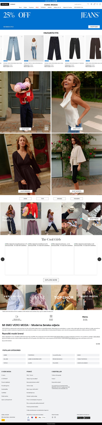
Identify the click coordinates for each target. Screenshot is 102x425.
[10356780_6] (76, 86)
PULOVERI (55, 363)
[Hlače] (76, 199)
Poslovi (53, 378)
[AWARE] (38, 297)
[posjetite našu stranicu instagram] (55, 417)
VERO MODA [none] (5, 4)
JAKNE (5, 355)
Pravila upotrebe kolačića (32, 406)
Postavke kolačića (51, 423)
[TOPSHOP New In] (64, 297)
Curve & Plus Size (57, 355)
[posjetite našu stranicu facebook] (52, 417)
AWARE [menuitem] (50, 7)
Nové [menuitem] (20, 7)
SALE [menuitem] (37, 7)
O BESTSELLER (57, 371)
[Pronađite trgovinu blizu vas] (91, 4)
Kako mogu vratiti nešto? (32, 389)
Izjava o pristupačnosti (6, 399)
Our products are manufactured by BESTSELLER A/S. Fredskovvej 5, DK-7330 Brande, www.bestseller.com (61, 387)
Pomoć (29, 371)
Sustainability (4, 389)
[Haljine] (25, 179)
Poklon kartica (4, 396)
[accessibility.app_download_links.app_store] (87, 418)
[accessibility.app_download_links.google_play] (80, 418)
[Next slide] (100, 49)
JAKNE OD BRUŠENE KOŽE (35, 359)
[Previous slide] (1, 49)
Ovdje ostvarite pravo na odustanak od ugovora (37, 410)
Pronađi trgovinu (5, 385)
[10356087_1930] (25, 149)
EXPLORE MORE (51, 280)
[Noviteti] (25, 102)
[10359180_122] (76, 149)
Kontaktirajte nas (30, 392)
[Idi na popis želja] (97, 4)
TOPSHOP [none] (12, 4)
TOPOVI (6, 363)
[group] (10, 52)
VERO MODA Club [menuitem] (78, 7)
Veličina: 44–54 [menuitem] (57, 7)
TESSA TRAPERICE (82, 359)
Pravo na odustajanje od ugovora (34, 399)
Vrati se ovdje (30, 385)
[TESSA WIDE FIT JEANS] (51, 218)
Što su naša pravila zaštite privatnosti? (35, 403)
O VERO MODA (6, 371)
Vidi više (98, 343)
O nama (3, 375)
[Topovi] (76, 117)
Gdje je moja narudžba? (32, 378)
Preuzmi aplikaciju (5, 382)
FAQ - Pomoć (30, 375)
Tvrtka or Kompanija (56, 375)
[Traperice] (51, 19)
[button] (10, 48)
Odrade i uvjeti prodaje (32, 396)
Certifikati (3, 392)
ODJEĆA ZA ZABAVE (82, 363)
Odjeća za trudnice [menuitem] (67, 7)
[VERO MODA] (51, 5)
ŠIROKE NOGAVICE (57, 359)
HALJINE (6, 359)
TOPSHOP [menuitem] (43, 7)
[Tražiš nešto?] (88, 4)
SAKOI (79, 355)
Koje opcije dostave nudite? (33, 382)
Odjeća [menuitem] (25, 7)
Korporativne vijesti (56, 382)
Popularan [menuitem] (31, 7)
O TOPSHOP (4, 378)
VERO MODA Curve (73, 338)
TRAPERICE (31, 355)
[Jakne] (76, 179)
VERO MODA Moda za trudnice (61, 336)
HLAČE (30, 363)
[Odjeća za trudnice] (13, 297)
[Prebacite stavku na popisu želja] (18, 37)
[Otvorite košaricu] (100, 4)
